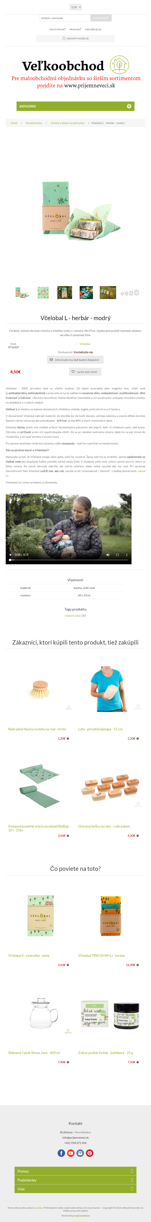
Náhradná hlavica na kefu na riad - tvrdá (37, 729)
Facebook (61, 1153)
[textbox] (65, 17)
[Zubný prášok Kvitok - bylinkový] (110, 1012)
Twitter (80, 1153)
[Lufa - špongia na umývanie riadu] (110, 689)
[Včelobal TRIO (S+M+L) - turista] (110, 915)
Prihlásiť (75, 29)
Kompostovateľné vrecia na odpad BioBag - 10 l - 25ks (39, 828)
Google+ (89, 1153)
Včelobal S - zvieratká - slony (29, 956)
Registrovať (58, 29)
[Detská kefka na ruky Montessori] (110, 786)
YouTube (71, 1153)
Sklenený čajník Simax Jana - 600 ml (34, 1053)
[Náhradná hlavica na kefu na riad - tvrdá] (40, 689)
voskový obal (73, 615)
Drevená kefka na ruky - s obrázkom (104, 826)
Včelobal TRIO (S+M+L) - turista (101, 956)
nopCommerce (82, 1215)
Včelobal (85, 343)
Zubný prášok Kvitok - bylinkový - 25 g (105, 1053)
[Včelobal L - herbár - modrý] (21, 292)
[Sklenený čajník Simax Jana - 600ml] (40, 1012)
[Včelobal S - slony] (40, 915)
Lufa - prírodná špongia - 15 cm (100, 729)
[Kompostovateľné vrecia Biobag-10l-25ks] (40, 786)
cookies (39, 1207)
